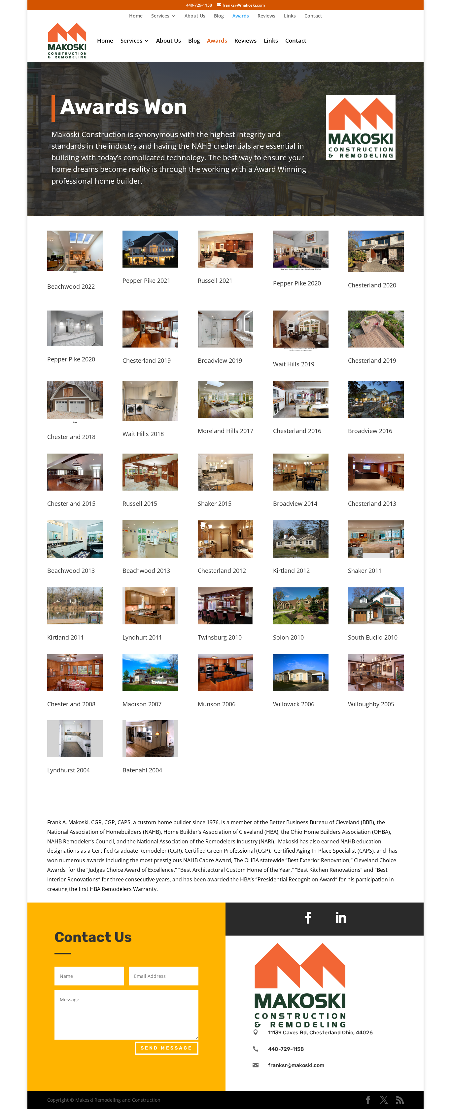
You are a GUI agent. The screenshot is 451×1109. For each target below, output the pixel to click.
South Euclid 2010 (373, 637)
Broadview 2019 (220, 360)
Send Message (166, 1048)
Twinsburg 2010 (220, 637)
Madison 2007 (141, 704)
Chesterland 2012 (222, 570)
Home (136, 16)
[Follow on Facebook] (308, 917)
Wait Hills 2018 (143, 434)
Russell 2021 (215, 280)
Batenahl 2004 (142, 770)
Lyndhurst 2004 (68, 770)
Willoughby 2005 (371, 704)
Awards (240, 16)
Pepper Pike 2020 (297, 283)
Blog (219, 16)
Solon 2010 (288, 637)
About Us (195, 16)
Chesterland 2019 (146, 360)
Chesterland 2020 (372, 285)
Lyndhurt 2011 (142, 637)
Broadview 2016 (370, 431)
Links (290, 16)
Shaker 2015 (214, 503)
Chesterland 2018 (71, 437)
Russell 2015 (139, 503)
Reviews (266, 16)
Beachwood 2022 (71, 286)
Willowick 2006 (293, 704)
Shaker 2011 (365, 570)
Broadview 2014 (295, 503)
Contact (313, 16)
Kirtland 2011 (65, 637)
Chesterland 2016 (297, 431)
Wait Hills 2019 (293, 364)
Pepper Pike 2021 (146, 280)
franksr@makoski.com (296, 1065)
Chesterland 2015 (71, 503)
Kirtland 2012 (291, 570)
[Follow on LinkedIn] (341, 918)
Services (160, 16)
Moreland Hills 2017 (225, 431)
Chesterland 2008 (71, 704)
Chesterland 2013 (372, 503)
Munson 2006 (216, 704)
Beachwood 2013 (71, 570)
